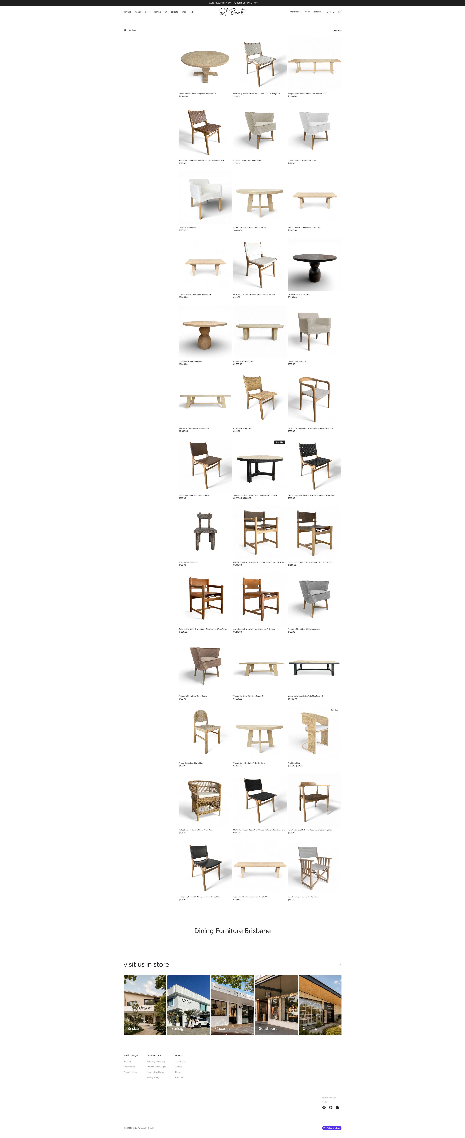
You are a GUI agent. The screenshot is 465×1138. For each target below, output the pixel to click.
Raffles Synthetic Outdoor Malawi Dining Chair (195, 830)
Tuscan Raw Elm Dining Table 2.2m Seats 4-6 (195, 294)
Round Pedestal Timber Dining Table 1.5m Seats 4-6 (197, 94)
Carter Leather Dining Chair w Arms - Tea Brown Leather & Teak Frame (258, 562)
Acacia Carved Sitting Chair (189, 562)
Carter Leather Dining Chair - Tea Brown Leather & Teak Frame (310, 562)
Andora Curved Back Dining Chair (191, 763)
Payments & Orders (155, 1072)
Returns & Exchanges (156, 1066)
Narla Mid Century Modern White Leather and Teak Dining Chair (311, 428)
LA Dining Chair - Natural (297, 361)
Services (127, 1061)
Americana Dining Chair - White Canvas (302, 160)
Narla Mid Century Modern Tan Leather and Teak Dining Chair (310, 830)
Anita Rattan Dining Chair (242, 428)
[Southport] (276, 1005)
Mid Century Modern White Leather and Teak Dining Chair (254, 294)
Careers (178, 1066)
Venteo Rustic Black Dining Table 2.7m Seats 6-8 (305, 696)
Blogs (177, 1072)
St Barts (133, 1128)
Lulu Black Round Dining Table (299, 294)
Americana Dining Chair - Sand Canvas (247, 160)
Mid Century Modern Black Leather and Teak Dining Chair (199, 897)
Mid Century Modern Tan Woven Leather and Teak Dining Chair (201, 160)
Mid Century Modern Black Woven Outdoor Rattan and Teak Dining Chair (259, 830)
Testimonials (129, 1066)
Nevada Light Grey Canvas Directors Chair (303, 897)
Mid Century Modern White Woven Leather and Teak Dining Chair (256, 94)
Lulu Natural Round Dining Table (190, 361)
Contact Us (180, 1061)
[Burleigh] (188, 1005)
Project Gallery (130, 1072)
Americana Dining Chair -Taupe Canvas (193, 696)
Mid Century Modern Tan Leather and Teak (194, 495)
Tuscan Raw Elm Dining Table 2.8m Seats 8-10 (250, 897)
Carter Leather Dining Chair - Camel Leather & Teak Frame (254, 629)
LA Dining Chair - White (187, 227)
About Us (179, 1077)
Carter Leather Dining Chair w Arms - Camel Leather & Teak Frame (203, 629)
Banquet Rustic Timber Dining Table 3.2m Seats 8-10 (307, 94)
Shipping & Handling (156, 1061)
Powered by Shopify (146, 1128)
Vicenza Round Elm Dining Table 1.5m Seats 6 (249, 227)
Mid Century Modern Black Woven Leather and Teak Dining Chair (311, 495)
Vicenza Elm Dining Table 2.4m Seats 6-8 (248, 696)
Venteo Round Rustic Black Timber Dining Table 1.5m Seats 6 (255, 495)
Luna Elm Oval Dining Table (243, 361)
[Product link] (205, 69)
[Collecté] (320, 1005)
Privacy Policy (153, 1077)
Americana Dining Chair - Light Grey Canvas (304, 629)
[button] (327, 12)
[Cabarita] (232, 1005)
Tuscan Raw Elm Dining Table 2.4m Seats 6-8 (304, 227)
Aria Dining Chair (294, 763)
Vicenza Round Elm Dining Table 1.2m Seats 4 (249, 763)
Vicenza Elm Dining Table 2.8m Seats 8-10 (194, 428)
